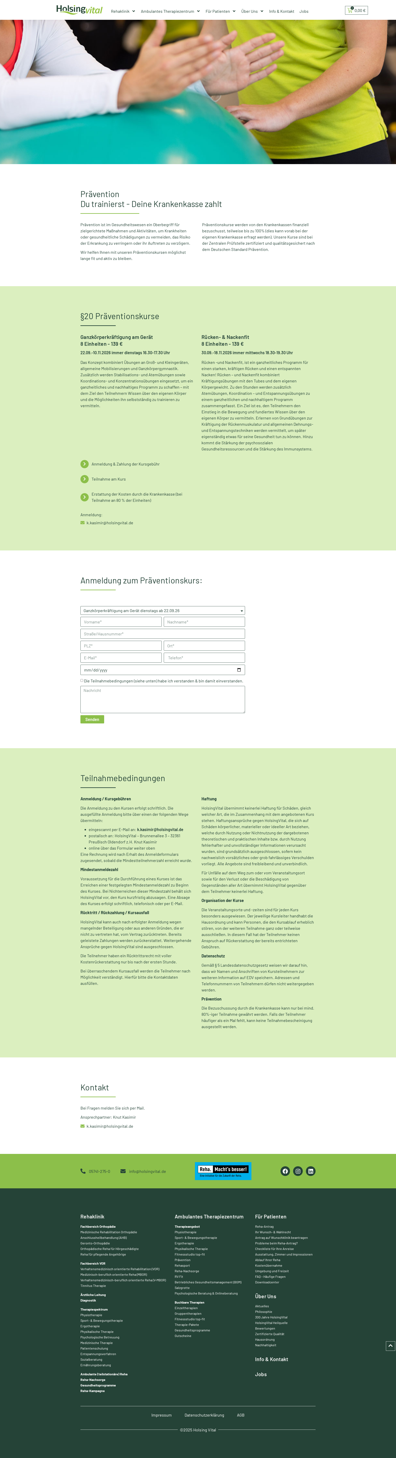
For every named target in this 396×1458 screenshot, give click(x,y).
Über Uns (249, 11)
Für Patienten (218, 11)
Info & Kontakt (281, 11)
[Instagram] (298, 1171)
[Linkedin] (311, 1171)
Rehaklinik (120, 11)
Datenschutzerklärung (204, 1414)
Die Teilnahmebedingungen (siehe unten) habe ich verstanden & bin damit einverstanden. (163, 680)
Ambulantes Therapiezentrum (167, 11)
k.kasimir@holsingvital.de (160, 829)
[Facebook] (285, 1171)
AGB (241, 1414)
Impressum (161, 1414)
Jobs (304, 11)
